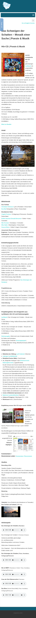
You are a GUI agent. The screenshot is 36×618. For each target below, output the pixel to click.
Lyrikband (28, 66)
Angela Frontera (6, 214)
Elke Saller (4, 225)
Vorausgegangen (21, 340)
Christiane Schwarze (7, 206)
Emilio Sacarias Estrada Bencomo (11, 218)
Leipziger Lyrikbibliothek (10, 356)
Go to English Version (28, 23)
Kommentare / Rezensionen (24, 456)
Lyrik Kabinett (20, 354)
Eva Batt (3, 209)
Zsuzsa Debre (5, 227)
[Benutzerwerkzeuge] (33, 20)
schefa (20, 613)
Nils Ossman (5, 223)
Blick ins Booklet (6, 124)
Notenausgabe (5, 336)
